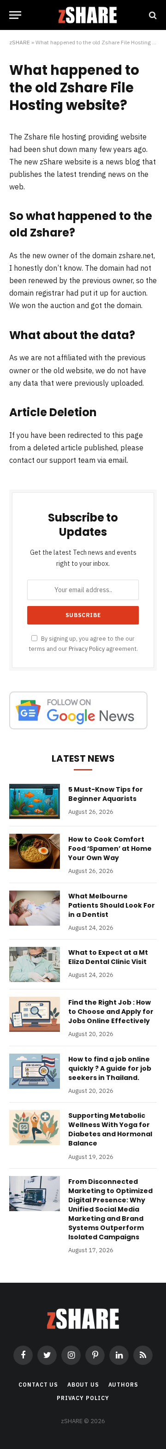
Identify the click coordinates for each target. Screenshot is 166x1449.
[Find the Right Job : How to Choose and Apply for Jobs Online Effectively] (34, 1014)
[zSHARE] (87, 15)
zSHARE (19, 42)
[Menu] (15, 15)
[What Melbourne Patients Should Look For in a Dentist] (34, 908)
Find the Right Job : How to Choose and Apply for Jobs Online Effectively (111, 1011)
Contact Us (38, 1384)
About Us (83, 1384)
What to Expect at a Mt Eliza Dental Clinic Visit (108, 957)
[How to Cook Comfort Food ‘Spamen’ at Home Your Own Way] (34, 851)
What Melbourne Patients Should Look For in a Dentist (111, 905)
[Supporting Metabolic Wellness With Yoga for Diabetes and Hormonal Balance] (34, 1127)
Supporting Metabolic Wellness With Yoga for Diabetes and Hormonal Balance (110, 1129)
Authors (123, 1384)
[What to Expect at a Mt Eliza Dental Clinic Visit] (34, 964)
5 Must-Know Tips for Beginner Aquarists (105, 794)
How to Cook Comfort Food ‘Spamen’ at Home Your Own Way (110, 848)
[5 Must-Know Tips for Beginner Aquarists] (34, 801)
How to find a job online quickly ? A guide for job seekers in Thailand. (109, 1068)
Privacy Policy (87, 648)
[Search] (152, 15)
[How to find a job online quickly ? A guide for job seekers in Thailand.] (34, 1071)
